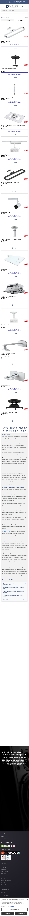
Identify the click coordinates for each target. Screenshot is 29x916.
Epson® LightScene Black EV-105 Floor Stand (10, 182)
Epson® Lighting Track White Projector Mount (10, 154)
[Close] (27, 899)
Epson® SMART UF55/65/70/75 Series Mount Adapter (11, 267)
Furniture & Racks (10, 15)
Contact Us (3, 878)
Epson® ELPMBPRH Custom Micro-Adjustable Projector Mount (13, 125)
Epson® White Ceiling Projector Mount (8, 324)
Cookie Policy (12, 906)
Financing (3, 884)
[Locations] (22, 6)
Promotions (3, 873)
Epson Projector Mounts (6, 531)
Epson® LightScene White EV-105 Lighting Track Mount (12, 210)
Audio (2, 836)
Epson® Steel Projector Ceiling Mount (8, 296)
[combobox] (21, 20)
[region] (14, 906)
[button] (2, 6)
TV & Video (3, 838)
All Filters (8, 20)
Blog (2, 886)
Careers (3, 882)
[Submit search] (25, 10)
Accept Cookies (21, 913)
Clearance (3, 869)
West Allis (3, 892)
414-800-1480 (7, 896)
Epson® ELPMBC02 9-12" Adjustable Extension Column (12, 97)
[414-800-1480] (26, 6)
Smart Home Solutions (6, 866)
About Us (3, 876)
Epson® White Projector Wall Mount (8, 353)
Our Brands (3, 875)
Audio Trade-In (4, 871)
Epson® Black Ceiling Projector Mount (8, 68)
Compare (15, 48)
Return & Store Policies (6, 880)
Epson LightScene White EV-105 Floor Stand (9, 40)
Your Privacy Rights (14, 909)
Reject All (7, 913)
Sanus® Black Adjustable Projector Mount (9, 412)
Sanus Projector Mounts (6, 541)
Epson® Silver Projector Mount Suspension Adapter (11, 239)
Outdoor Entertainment (6, 867)
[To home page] (11, 6)
